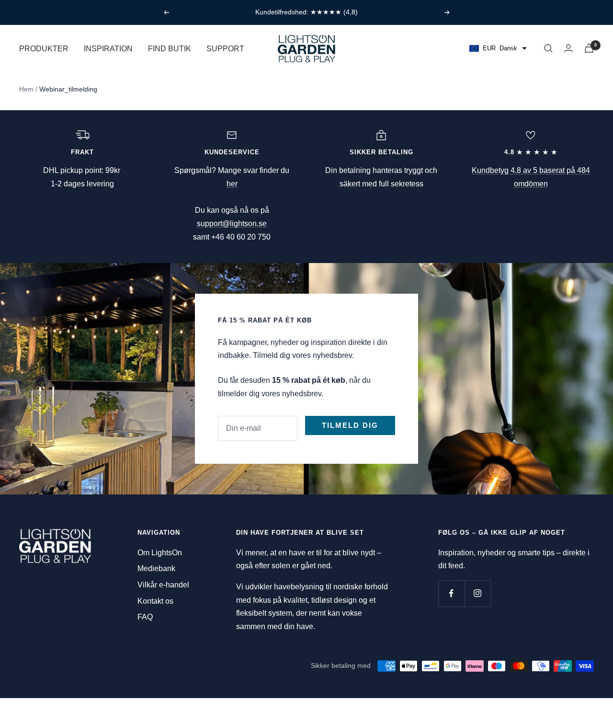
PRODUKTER (43, 48)
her (232, 184)
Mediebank (156, 568)
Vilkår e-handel (163, 585)
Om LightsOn (159, 553)
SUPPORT (225, 48)
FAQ (145, 617)
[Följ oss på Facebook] (451, 593)
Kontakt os (155, 601)
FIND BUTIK (169, 48)
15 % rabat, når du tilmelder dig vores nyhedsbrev (307, 12)
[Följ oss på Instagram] (478, 593)
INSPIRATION (108, 48)
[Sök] (548, 48)
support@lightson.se (232, 223)
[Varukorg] (589, 48)
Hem (26, 89)
